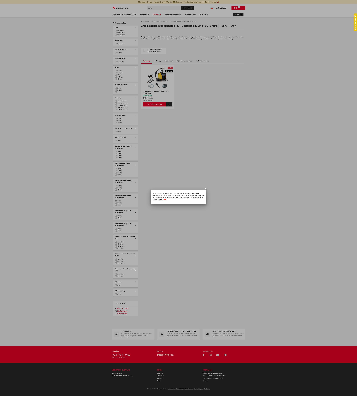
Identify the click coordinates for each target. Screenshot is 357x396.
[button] (205, 188)
